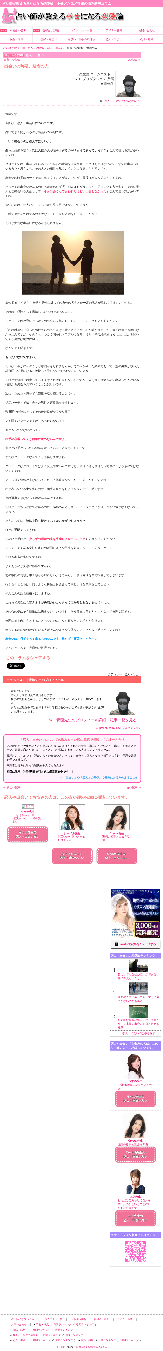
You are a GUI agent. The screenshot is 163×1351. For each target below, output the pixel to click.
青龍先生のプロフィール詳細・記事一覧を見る (96, 720)
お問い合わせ (146, 30)
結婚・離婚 (146, 39)
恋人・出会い (114, 39)
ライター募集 (114, 30)
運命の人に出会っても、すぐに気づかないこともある (138, 998)
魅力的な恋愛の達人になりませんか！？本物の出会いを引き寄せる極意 (138, 1023)
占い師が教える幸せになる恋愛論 (91, 1347)
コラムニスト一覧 (81, 30)
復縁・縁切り (49, 39)
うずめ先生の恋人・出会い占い (135, 1098)
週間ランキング (85, 1324)
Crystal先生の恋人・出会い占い (135, 1154)
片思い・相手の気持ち (81, 39)
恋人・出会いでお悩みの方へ (122, 100)
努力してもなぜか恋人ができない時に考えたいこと (138, 976)
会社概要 (60, 1347)
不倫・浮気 (16, 39)
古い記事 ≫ (133, 59)
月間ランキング (62, 1324)
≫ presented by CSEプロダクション (118, 727)
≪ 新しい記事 (12, 59)
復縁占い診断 (50, 30)
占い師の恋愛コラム (22, 1319)
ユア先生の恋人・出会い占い (135, 1218)
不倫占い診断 (18, 30)
